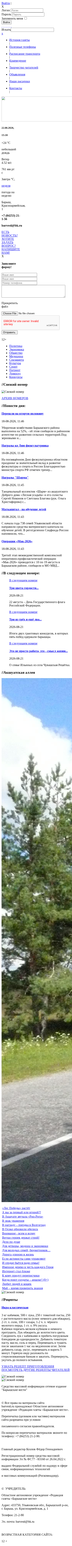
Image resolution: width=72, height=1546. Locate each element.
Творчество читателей (23, 67)
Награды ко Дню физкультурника (25, 445)
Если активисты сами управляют (24, 1258)
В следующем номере (23, 580)
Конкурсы (15, 377)
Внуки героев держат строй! (20, 1237)
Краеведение (17, 60)
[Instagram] (11, 26)
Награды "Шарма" (15, 477)
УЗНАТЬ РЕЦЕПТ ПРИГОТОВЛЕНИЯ (28, 1366)
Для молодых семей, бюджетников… (26, 1250)
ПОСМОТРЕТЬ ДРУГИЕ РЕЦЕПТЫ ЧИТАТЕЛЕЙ (36, 1370)
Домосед (15, 373)
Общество (15, 352)
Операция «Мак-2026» (17, 541)
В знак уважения (13, 1220)
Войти (6, 3)
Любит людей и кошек (16, 1284)
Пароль (7, 14)
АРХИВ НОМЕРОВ (15, 398)
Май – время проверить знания (22, 1288)
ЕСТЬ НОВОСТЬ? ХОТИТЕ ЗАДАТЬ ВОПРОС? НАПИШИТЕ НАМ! (11, 242)
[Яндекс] (9, 26)
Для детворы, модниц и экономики (25, 1246)
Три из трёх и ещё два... (25, 619)
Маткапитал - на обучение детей (24, 509)
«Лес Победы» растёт (16, 1208)
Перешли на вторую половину (23, 413)
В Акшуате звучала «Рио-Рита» (22, 1216)
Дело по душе (11, 1241)
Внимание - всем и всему (18, 1233)
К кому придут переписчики (21, 1275)
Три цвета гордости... (24, 588)
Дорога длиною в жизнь (18, 1254)
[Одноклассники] (6, 26)
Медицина (16, 356)
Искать (6, 29)
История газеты (19, 40)
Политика (15, 346)
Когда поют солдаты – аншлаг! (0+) (25, 1279)
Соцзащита (16, 359)
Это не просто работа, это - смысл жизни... (38, 651)
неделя (6, 185)
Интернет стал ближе (16, 1271)
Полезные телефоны (22, 46)
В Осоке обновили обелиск (20, 1229)
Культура (15, 363)
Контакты (15, 88)
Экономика (16, 349)
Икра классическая (15, 1307)
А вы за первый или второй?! (21, 1212)
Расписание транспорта (24, 53)
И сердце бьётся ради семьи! (20, 1262)
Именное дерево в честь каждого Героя (27, 1267)
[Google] (3, 26)
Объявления (17, 74)
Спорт (13, 366)
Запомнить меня (12, 18)
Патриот (14, 370)
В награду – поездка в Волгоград (24, 1225)
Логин (6, 10)
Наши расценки (19, 81)
